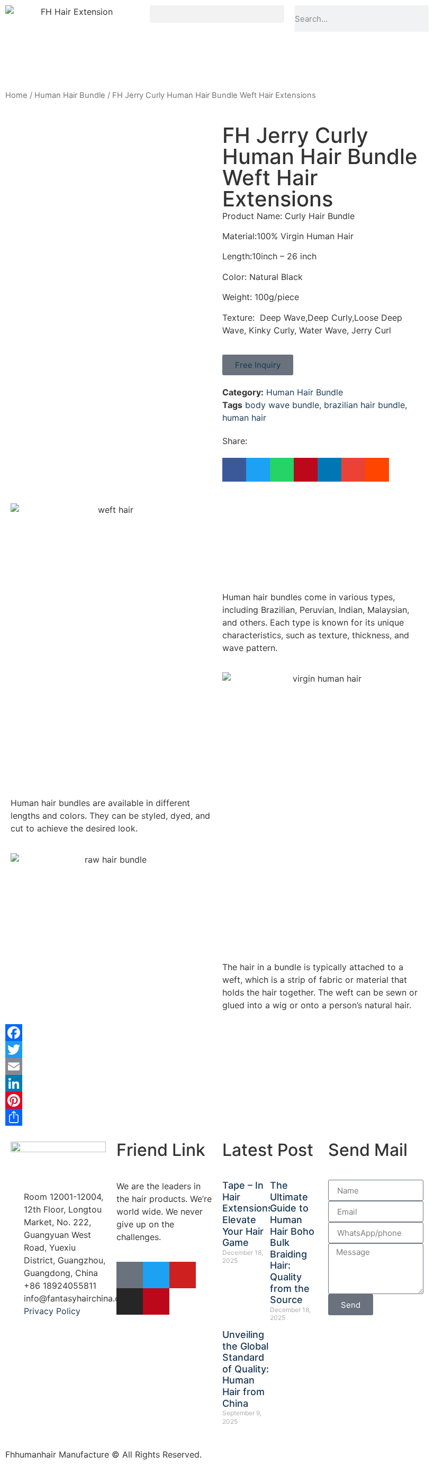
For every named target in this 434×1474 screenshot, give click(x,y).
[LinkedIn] (217, 1083)
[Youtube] (182, 1275)
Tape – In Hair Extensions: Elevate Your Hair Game (249, 1214)
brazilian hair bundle (364, 405)
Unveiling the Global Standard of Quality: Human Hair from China (245, 1369)
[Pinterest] (217, 1100)
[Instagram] (129, 1301)
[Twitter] (217, 1049)
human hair (244, 417)
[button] (217, 14)
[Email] (217, 1066)
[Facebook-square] (129, 1275)
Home (16, 95)
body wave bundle (282, 405)
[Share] (217, 1117)
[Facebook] (217, 1032)
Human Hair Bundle (69, 95)
